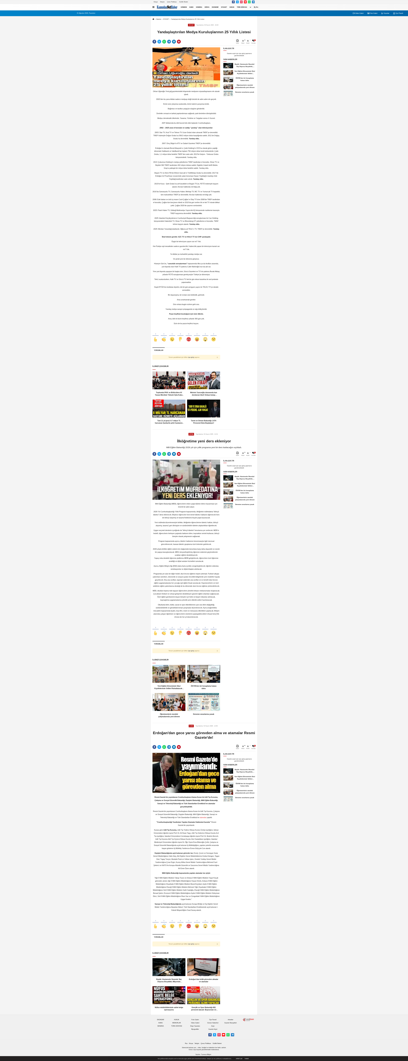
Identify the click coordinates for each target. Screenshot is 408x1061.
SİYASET (224, 7)
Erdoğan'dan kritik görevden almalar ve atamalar (203, 980)
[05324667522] (249, 2)
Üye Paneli (399, 13)
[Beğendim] (155, 335)
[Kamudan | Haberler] (167, 7)
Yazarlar (386, 13)
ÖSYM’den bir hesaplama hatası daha (203, 687)
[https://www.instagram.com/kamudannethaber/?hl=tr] (241, 2)
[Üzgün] (213, 335)
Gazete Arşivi (212, 1029)
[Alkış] (164, 335)
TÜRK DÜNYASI (242, 7)
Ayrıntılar (239, 1058)
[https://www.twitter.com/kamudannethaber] (237, 2)
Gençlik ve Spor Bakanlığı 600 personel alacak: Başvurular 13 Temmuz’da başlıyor (203, 1009)
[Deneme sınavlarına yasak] (203, 702)
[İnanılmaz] (205, 335)
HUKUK (232, 7)
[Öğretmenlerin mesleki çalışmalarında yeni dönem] (168, 702)
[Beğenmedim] (180, 335)
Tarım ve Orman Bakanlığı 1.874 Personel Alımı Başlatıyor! (203, 422)
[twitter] (159, 42)
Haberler (158, 19)
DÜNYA (207, 7)
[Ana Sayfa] (153, 19)
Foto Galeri (373, 13)
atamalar (203, 817)
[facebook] (154, 42)
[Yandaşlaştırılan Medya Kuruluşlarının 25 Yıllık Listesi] (186, 67)
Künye (156, 2)
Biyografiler (195, 1029)
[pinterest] (179, 42)
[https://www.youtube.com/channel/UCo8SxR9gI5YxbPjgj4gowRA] (245, 2)
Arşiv (213, 1026)
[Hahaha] (197, 335)
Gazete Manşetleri (230, 1023)
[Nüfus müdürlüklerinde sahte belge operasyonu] (168, 995)
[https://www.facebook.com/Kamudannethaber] (233, 2)
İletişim (162, 2)
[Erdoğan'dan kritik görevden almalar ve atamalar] (203, 967)
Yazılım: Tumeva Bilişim (203, 1054)
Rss (186, 1043)
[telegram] (169, 42)
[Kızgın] (189, 335)
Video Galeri (359, 13)
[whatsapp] (164, 42)
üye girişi (191, 357)
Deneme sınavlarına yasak (203, 714)
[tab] (158, 350)
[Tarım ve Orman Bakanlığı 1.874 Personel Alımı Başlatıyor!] (203, 408)
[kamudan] (253, 2)
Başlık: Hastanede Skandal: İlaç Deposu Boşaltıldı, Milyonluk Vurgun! (169, 980)
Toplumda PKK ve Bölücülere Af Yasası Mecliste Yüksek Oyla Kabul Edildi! (169, 394)
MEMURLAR (176, 1023)
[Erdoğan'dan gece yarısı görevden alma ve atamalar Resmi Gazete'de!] (186, 773)
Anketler (230, 1019)
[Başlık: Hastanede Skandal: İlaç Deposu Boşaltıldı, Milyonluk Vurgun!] (168, 967)
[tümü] (250, 7)
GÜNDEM (184, 7)
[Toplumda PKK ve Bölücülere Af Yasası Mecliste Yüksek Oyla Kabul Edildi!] (168, 380)
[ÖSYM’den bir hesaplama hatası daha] (203, 674)
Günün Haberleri (212, 1023)
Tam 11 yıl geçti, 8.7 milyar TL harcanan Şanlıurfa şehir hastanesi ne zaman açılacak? (169, 422)
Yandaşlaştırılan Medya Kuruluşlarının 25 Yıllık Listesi (187, 19)
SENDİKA (199, 7)
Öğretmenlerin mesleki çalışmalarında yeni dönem (169, 715)
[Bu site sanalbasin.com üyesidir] (248, 1019)
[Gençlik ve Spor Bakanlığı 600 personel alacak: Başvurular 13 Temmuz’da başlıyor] (203, 995)
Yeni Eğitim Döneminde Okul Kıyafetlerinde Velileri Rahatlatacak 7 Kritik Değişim (169, 687)
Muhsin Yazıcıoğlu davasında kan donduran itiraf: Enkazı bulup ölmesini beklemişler (203, 394)
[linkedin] (174, 42)
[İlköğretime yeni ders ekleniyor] (186, 479)
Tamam (246, 1058)
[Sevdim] (172, 335)
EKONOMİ (215, 7)
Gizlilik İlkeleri (183, 2)
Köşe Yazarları (195, 1026)
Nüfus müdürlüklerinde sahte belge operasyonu (169, 1009)
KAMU (191, 7)
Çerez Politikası (172, 2)
